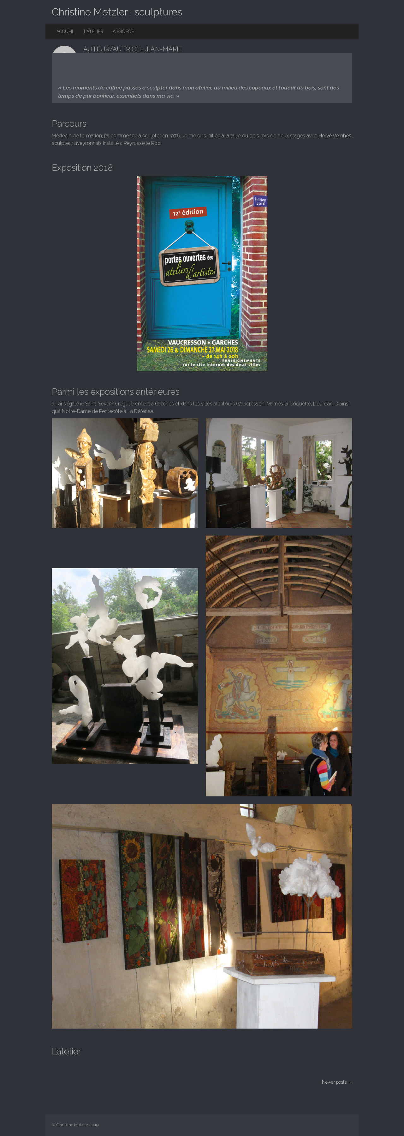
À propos (123, 31)
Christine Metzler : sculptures (117, 12)
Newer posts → (337, 1082)
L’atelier (93, 31)
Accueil (65, 31)
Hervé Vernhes (334, 136)
